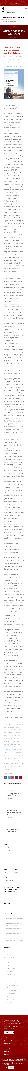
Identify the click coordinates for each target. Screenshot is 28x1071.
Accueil (3, 19)
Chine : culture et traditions (13, 960)
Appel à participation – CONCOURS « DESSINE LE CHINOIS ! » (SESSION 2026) (14, 940)
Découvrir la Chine (10, 957)
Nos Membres (8, 1048)
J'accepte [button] (11, 1067)
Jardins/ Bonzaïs (11, 974)
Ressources (10, 996)
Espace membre (14, 3)
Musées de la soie (11, 990)
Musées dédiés (11, 993)
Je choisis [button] (4, 1067)
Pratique (6, 1051)
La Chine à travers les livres (13, 963)
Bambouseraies (11, 971)
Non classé (8, 1005)
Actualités (14, 26)
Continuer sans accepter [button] (19, 1063)
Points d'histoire (10, 999)
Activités (7, 951)
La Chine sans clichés (11, 965)
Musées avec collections (13, 982)
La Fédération (8, 1038)
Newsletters (8, 1002)
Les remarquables (11, 968)
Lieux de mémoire (11, 977)
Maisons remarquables (13, 980)
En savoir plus (5, 1064)
